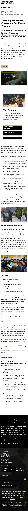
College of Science (6, 7)
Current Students (8, 11)
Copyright (4, 502)
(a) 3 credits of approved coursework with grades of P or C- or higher (14, 179)
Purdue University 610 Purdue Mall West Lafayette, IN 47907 (6, 460)
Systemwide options (5, 469)
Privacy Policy (22, 505)
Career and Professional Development (9, 127)
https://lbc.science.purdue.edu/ (10, 371)
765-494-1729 (4, 465)
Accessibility (4, 504)
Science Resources (7, 485)
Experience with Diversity (10, 138)
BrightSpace (6, 380)
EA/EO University (11, 504)
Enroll (4, 66)
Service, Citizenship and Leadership (9, 133)
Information (5, 482)
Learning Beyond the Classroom (8, 12)
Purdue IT (12, 499)
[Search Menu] (25, 2)
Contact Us (14, 507)
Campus (4, 479)
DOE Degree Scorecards (13, 505)
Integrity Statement (20, 504)
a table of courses (9, 339)
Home (2, 11)
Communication (6, 475)
